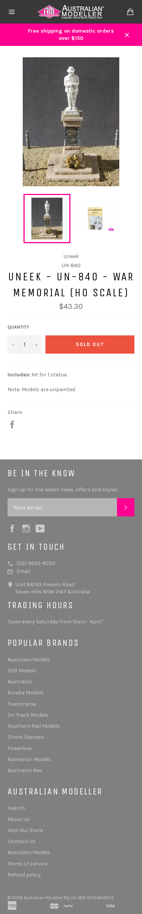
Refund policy (24, 875)
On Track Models (28, 715)
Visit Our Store (25, 830)
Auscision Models (29, 659)
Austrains (20, 681)
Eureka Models (26, 692)
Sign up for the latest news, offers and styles (62, 489)
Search (16, 808)
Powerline (19, 748)
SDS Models (22, 670)
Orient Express (26, 737)
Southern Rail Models (34, 726)
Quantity (18, 327)
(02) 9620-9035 (36, 563)
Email (23, 571)
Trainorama (22, 704)
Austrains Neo (25, 770)
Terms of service (27, 864)
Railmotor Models (29, 759)
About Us (19, 819)
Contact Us (22, 841)
